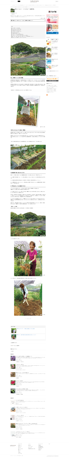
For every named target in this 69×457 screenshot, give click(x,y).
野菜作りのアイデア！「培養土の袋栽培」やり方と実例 (26, 328)
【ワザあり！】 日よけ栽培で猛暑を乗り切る (17, 34)
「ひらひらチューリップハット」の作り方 (22, 431)
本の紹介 (19, 452)
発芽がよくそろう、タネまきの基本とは (22, 372)
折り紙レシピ (53, 49)
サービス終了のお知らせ (20, 400)
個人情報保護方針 (40, 446)
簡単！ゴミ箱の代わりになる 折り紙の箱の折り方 (55, 47)
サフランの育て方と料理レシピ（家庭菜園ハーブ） (24, 356)
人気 (56, 39)
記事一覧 (29, 445)
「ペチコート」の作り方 (20, 415)
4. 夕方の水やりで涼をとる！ (15, 32)
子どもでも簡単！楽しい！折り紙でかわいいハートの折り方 (55, 41)
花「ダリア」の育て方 (19, 380)
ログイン (57, 1)
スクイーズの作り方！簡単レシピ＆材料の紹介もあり (55, 54)
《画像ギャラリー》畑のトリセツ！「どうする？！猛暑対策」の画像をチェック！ (28, 20)
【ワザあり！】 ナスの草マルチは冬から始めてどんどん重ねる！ (20, 35)
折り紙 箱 (56, 49)
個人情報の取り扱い (41, 447)
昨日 (48, 39)
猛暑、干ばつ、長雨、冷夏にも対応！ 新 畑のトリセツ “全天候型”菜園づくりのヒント (23, 36)
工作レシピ (20, 410)
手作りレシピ (20, 418)
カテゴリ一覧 (20, 453)
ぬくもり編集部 (16, 345)
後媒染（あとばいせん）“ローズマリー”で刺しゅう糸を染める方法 (26, 423)
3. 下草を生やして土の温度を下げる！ (17, 31)
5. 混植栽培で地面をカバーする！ (16, 33)
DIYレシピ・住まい (20, 448)
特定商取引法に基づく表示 (31, 448)
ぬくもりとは (30, 447)
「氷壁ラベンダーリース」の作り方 (21, 407)
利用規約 (39, 445)
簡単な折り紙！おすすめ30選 (55, 60)
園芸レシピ (20, 359)
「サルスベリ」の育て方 (20, 364)
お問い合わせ (40, 448)
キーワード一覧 (30, 446)
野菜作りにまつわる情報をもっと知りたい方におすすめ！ (19, 37)
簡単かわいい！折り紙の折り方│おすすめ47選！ (55, 66)
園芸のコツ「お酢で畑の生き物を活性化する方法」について (26, 334)
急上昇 (52, 39)
